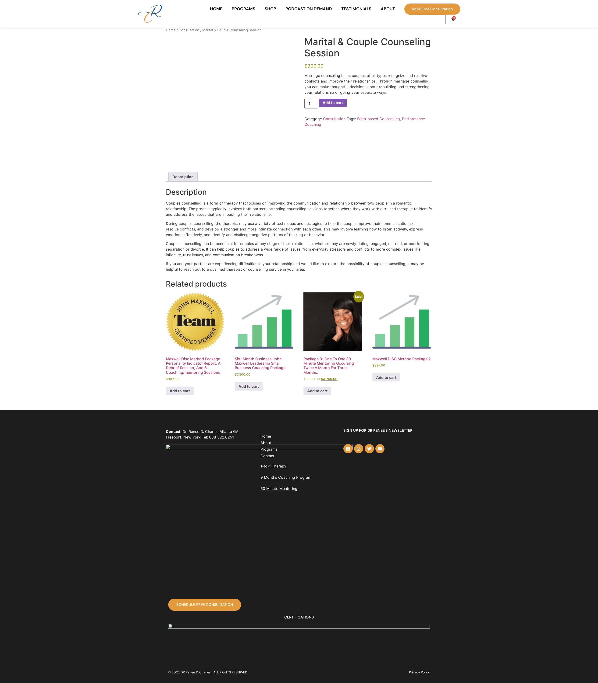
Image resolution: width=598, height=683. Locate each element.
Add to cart (333, 102)
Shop (270, 9)
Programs (243, 9)
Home (216, 9)
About (388, 9)
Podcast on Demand (308, 9)
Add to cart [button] (180, 390)
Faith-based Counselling (378, 118)
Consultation (189, 30)
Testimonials (356, 9)
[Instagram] (358, 448)
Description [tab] (183, 176)
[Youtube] (380, 448)
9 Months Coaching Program (285, 477)
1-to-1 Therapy (273, 466)
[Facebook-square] (348, 448)
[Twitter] (369, 448)
